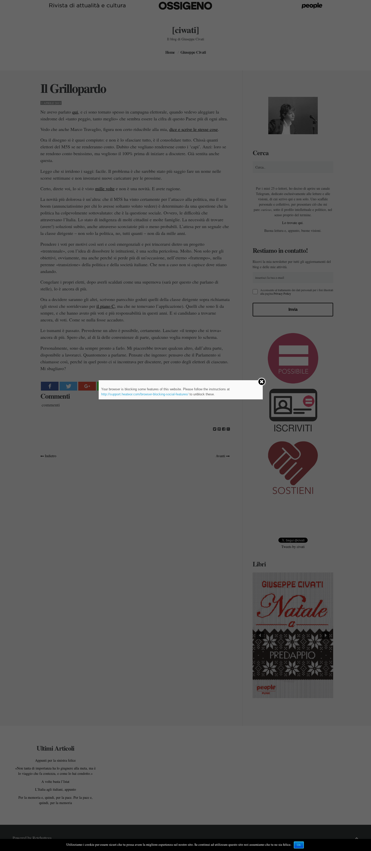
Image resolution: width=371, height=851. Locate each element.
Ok (299, 845)
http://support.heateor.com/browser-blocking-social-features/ (145, 394)
